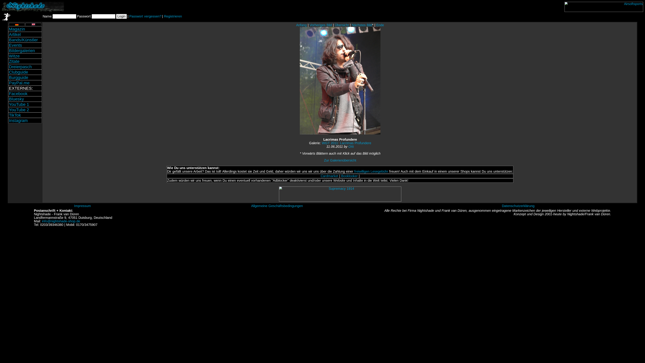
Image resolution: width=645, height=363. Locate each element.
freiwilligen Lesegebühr (371, 171)
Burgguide (18, 77)
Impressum (82, 206)
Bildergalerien (22, 50)
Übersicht (342, 25)
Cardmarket (329, 176)
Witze (14, 56)
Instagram (18, 120)
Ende (380, 25)
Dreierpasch (20, 66)
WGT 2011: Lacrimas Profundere (346, 143)
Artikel (15, 34)
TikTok (15, 115)
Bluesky (16, 99)
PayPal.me (19, 82)
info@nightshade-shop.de (61, 221)
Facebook (18, 93)
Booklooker (349, 176)
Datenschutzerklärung (518, 206)
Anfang (301, 25)
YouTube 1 (19, 104)
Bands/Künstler (23, 39)
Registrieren (173, 16)
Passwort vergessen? (145, 16)
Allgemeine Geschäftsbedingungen (277, 206)
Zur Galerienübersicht (340, 160)
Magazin (17, 29)
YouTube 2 (19, 109)
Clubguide (18, 72)
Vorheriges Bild (321, 25)
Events (15, 45)
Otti (351, 146)
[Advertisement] (25, 147)
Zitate (14, 61)
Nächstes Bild (362, 25)
